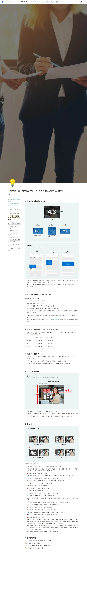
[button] (9, 2)
